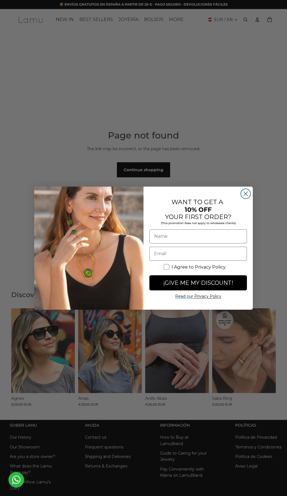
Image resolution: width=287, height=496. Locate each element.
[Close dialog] (246, 194)
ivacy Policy (207, 296)
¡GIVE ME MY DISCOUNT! (198, 282)
